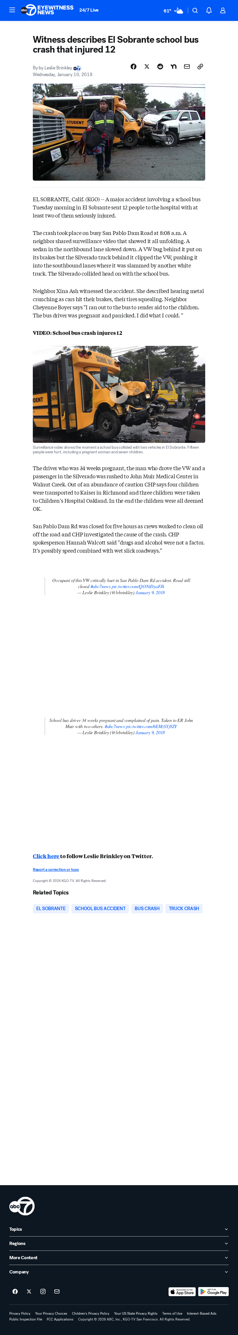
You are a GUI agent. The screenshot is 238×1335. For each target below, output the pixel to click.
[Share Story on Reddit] (160, 66)
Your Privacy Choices (51, 1313)
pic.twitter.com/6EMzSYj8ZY (151, 726)
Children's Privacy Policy (90, 1313)
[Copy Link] (200, 66)
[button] (12, 10)
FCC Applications (60, 1319)
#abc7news (101, 586)
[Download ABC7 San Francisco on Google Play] (213, 1291)
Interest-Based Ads (202, 1313)
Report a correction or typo (56, 869)
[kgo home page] (22, 1206)
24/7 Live (89, 10)
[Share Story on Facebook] (133, 66)
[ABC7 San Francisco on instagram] (43, 1292)
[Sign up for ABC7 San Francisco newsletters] (57, 1292)
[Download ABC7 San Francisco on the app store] (182, 1291)
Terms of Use (172, 1313)
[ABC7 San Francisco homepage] (47, 10)
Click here (46, 856)
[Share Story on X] (147, 66)
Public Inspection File (25, 1319)
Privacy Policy (19, 1313)
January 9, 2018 (150, 592)
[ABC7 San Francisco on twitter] (29, 1292)
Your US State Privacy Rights (136, 1313)
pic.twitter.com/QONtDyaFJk (138, 586)
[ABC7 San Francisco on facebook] (15, 1292)
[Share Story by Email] (187, 66)
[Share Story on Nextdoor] (173, 66)
